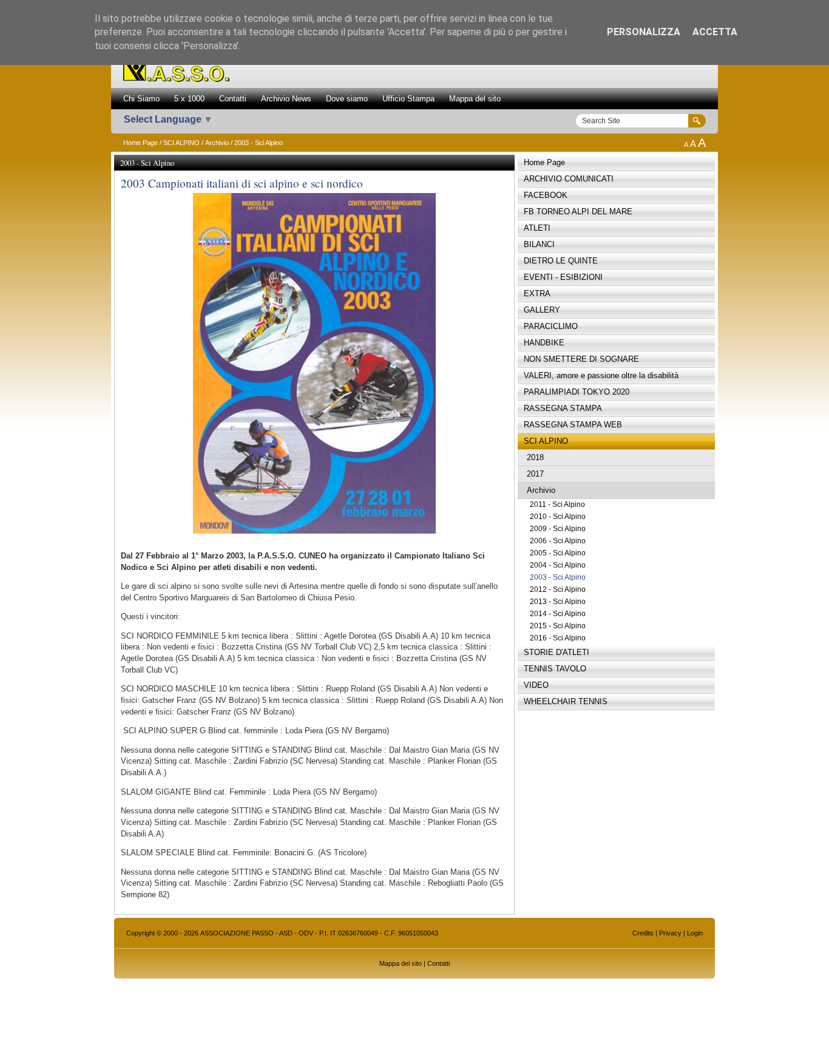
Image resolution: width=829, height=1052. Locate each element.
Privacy (670, 933)
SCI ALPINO (181, 142)
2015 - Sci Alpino (558, 626)
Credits (643, 933)
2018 (535, 457)
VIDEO (536, 685)
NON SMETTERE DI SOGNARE (581, 359)
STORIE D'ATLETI (556, 652)
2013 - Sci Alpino (558, 601)
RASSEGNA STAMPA (563, 408)
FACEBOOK (545, 195)
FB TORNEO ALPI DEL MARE (578, 211)
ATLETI (537, 227)
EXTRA (537, 293)
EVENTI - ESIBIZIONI (563, 277)
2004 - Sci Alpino (558, 565)
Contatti (232, 98)
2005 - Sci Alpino (558, 553)
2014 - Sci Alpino (558, 613)
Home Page (140, 142)
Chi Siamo (141, 98)
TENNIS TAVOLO (555, 668)
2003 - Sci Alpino (558, 577)
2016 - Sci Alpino (558, 638)
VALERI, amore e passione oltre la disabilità (601, 375)
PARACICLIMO (551, 326)
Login (695, 933)
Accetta (714, 32)
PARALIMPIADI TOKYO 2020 (576, 391)
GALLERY (542, 309)
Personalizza (643, 32)
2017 (535, 473)
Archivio (217, 142)
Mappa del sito (475, 98)
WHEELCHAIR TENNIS (565, 701)
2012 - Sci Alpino (558, 589)
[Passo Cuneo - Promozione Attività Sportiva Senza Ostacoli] (176, 78)
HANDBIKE (544, 342)
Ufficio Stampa (408, 98)
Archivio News (286, 98)
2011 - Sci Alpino (557, 504)
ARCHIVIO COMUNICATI (569, 178)
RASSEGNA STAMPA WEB (573, 424)
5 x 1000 (189, 98)
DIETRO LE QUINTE (561, 260)
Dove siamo (347, 98)
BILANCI (539, 244)
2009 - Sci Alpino (558, 528)
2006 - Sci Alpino (558, 541)
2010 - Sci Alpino (558, 516)
